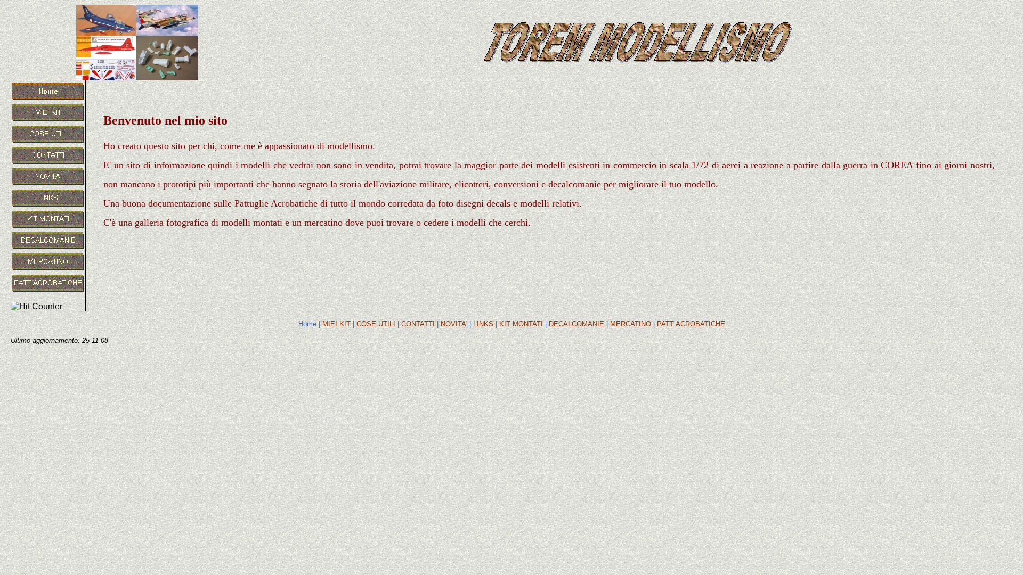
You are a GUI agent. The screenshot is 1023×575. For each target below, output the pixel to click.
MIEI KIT (336, 324)
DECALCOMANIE (576, 324)
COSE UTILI (375, 324)
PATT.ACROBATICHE (691, 324)
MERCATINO (630, 324)
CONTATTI (418, 324)
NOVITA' (454, 324)
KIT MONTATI (521, 324)
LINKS (483, 324)
